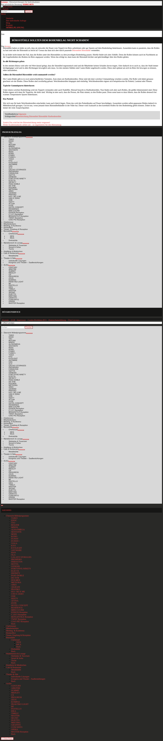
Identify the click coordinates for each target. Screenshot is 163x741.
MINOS (14, 527)
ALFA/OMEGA (18, 529)
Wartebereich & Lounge (15, 654)
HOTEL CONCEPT (19, 605)
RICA (18, 644)
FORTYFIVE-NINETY (21, 569)
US (12, 695)
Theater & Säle (12, 674)
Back (13, 624)
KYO (13, 546)
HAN (13, 552)
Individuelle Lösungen (20, 677)
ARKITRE (15, 688)
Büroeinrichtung (22, 116)
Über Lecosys (73, 320)
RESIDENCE (17, 608)
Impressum (21, 320)
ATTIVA (14, 601)
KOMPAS (15, 702)
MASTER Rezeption (19, 732)
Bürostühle (10, 637)
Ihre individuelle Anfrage (16, 21)
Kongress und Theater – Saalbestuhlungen (28, 679)
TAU (13, 523)
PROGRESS (16, 697)
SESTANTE (16, 532)
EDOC (14, 520)
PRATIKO (15, 589)
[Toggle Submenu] (29, 137)
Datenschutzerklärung (57, 320)
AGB (13, 320)
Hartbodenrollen (54, 116)
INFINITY (15, 573)
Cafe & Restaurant (13, 667)
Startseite (9, 18)
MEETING (16, 722)
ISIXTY (14, 598)
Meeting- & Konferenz (15, 631)
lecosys (8, 46)
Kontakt (9, 25)
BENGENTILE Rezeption (22, 617)
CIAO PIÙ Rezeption (20, 621)
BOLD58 (15, 525)
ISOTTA (14, 564)
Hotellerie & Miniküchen (16, 665)
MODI (14, 534)
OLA (13, 555)
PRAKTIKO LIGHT (20, 704)
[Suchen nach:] (13, 11)
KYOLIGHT (16, 548)
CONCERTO (16, 727)
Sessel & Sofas (17, 658)
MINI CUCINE (17, 610)
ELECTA (15, 571)
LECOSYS (6, 510)
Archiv (9, 683)
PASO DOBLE (17, 575)
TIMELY (15, 713)
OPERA (14, 729)
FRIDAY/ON (16, 562)
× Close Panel (7, 739)
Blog (8, 23)
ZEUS (13, 699)
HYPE (14, 603)
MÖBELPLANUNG (15, 27)
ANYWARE (16, 550)
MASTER (15, 716)
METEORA (16, 582)
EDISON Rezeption (19, 612)
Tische (13, 660)
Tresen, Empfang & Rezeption (18, 635)
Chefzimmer (11, 626)
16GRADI (15, 587)
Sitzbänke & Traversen (20, 656)
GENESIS (15, 566)
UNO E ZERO (17, 594)
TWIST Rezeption (18, 619)
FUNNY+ (15, 541)
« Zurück (4, 9)
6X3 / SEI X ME (18, 592)
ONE (13, 596)
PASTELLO (16, 709)
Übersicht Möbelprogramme (17, 516)
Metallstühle (16, 670)
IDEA (13, 711)
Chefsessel (15, 640)
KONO (14, 536)
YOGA (14, 543)
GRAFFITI (16, 725)
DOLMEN (15, 580)
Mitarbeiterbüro (12, 628)
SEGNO (14, 718)
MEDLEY (15, 693)
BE (12, 706)
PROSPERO (16, 559)
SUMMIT (15, 690)
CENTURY (16, 686)
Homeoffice (11, 633)
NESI (18, 642)
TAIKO (14, 518)
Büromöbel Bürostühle (81, 50)
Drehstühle (15, 649)
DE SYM (15, 578)
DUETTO (15, 720)
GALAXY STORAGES (21, 557)
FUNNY (14, 539)
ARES (14, 585)
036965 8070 (28, 4)
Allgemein (22, 114)
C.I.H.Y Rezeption (18, 614)
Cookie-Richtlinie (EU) (37, 320)
